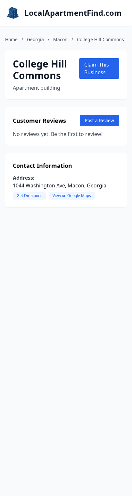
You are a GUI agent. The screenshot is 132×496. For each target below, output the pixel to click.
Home (11, 39)
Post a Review (99, 120)
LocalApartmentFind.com (73, 13)
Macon (60, 39)
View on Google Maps (72, 195)
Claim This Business (96, 68)
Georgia (35, 39)
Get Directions (29, 195)
